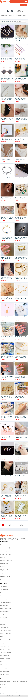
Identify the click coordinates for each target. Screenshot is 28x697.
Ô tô (1, 661)
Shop (6, 7)
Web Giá (25, 692)
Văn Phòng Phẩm (4, 655)
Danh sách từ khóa (5, 566)
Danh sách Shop (4, 563)
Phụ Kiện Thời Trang (5, 599)
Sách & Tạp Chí (4, 668)
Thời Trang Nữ (3, 586)
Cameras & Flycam (5, 646)
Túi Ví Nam (3, 621)
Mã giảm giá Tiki (4, 570)
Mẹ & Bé (2, 636)
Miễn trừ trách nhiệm (5, 554)
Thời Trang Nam (4, 589)
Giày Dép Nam (4, 605)
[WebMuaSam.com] (7, 1)
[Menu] (26, 1)
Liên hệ (2, 579)
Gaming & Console (4, 643)
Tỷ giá (8, 692)
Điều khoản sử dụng (5, 551)
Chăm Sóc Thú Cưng (5, 633)
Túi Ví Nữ (2, 614)
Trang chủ (2, 7)
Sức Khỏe (2, 596)
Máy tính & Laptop (4, 671)
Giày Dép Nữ (3, 617)
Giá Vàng (21, 692)
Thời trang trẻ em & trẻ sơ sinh (7, 639)
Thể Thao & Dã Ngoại (5, 652)
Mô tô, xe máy (3, 665)
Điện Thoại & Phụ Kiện (5, 608)
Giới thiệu (2, 544)
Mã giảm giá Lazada (5, 573)
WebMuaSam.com (12, 695)
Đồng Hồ (2, 624)
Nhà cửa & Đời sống (5, 649)
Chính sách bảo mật (5, 548)
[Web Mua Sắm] (6, 535)
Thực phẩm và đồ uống (6, 630)
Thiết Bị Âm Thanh (4, 627)
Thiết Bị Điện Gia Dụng (6, 602)
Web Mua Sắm (20, 695)
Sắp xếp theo (13, 21)
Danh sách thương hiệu (6, 560)
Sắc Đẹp (2, 592)
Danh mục (2, 557)
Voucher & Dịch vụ (4, 674)
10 (22, 525)
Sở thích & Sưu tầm (5, 658)
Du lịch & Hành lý (4, 611)
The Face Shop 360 (14, 692)
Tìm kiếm (23, 5)
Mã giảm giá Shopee (5, 576)
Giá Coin (2, 693)
